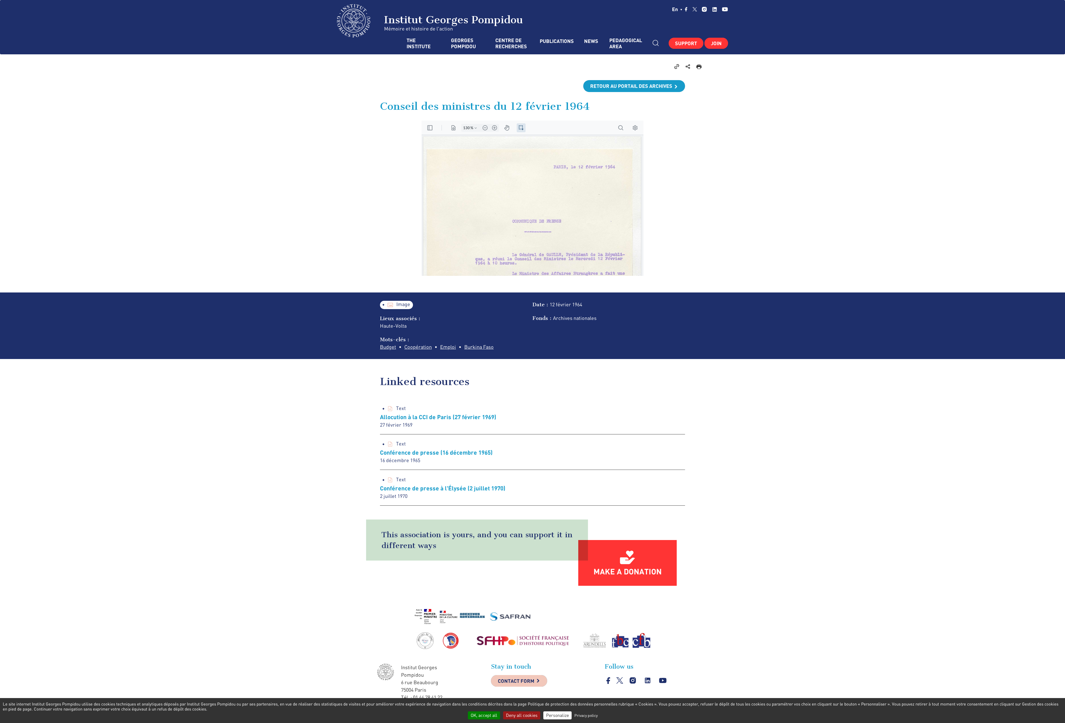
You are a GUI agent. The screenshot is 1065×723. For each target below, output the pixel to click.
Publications (556, 41)
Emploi (448, 347)
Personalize (557, 715)
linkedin (714, 9)
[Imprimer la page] (698, 66)
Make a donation (628, 571)
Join (716, 43)
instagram (704, 9)
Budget (388, 347)
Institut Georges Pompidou (452, 19)
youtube (725, 9)
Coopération (418, 347)
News (591, 41)
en (675, 9)
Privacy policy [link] (586, 715)
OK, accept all (484, 715)
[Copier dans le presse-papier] (676, 66)
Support (686, 43)
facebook (686, 9)
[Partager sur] (687, 66)
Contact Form (516, 681)
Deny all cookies (521, 715)
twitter (694, 9)
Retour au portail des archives (631, 86)
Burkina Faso (479, 347)
